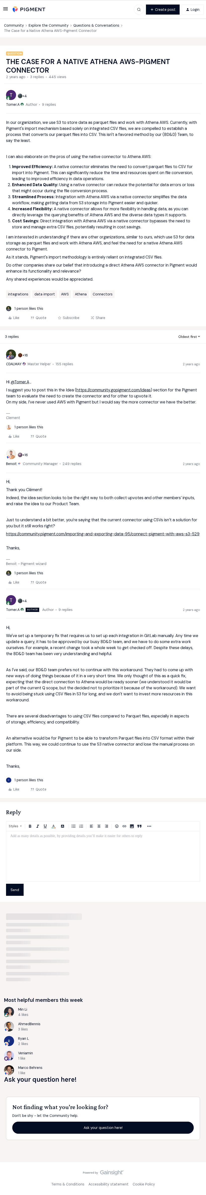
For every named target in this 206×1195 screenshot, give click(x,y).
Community (14, 25)
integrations (18, 294)
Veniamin (25, 1053)
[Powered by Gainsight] (103, 1174)
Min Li (22, 1009)
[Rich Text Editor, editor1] (103, 856)
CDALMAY (14, 364)
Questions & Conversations (96, 25)
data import (44, 294)
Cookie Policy (144, 1184)
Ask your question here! (103, 1127)
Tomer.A (13, 104)
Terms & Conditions (67, 1184)
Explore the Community (49, 25)
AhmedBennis (29, 1024)
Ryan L (23, 1038)
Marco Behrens (30, 1067)
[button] (6, 10)
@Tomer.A (20, 382)
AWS (65, 294)
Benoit (11, 463)
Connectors (103, 294)
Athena (81, 294)
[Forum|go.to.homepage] (29, 9)
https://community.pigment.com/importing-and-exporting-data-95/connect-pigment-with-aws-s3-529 (102, 534)
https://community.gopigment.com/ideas (113, 390)
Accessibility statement (108, 1184)
